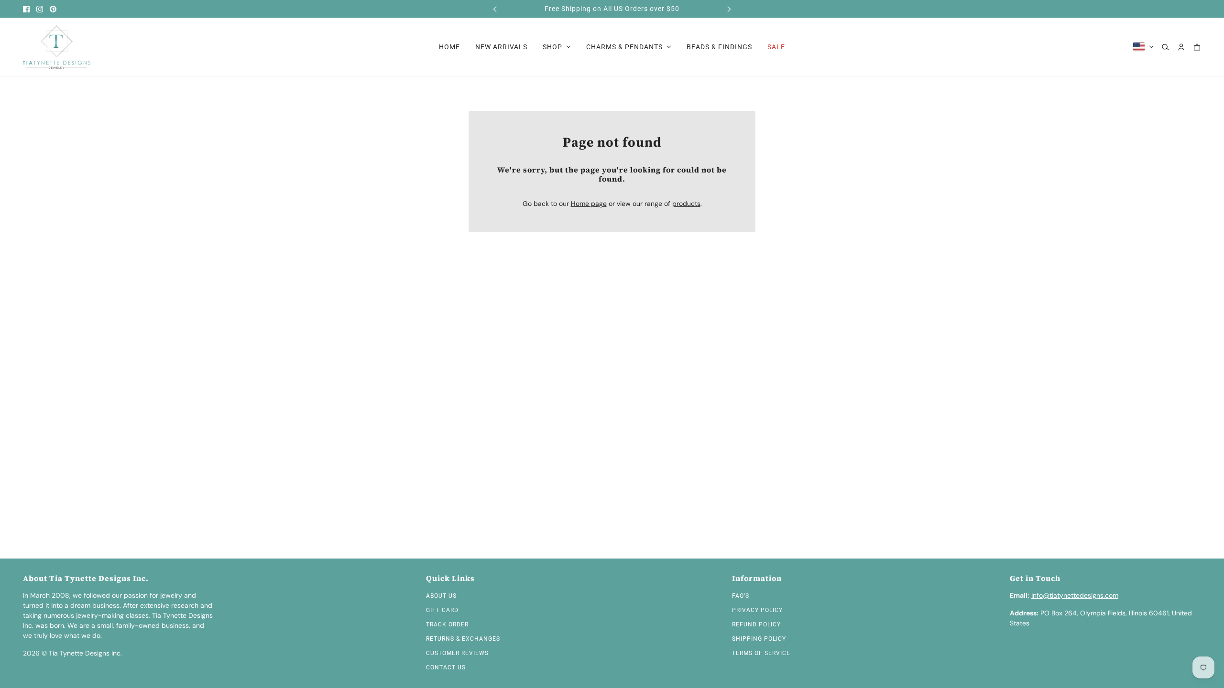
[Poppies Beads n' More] (56, 47)
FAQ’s (740, 595)
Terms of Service (761, 653)
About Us (441, 595)
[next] (729, 8)
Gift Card (442, 610)
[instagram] (39, 9)
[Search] (1165, 47)
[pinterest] (53, 9)
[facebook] (26, 9)
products (686, 203)
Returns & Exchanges (463, 638)
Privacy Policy (757, 610)
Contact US (446, 667)
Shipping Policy (759, 638)
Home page (589, 203)
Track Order (447, 624)
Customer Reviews (457, 653)
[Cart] (1197, 47)
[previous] (495, 8)
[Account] (1181, 47)
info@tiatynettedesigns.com (1074, 595)
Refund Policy (756, 624)
